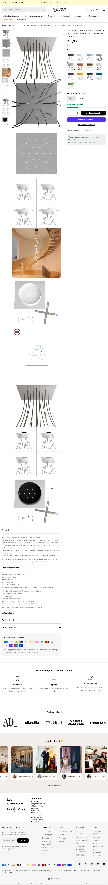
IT (59, 883)
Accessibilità (55, 879)
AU (17, 883)
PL (68, 883)
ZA (91, 883)
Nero (81, 98)
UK (85, 883)
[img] (38, 798)
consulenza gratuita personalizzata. (85, 142)
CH (26, 883)
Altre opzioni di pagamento (86, 124)
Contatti (14, 2)
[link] (10, 722)
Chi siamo (5, 2)
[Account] (92, 9)
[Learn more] (70, 45)
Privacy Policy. (9, 849)
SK (75, 883)
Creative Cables (12, 871)
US (88, 883)
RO (72, 883)
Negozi (21, 2)
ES (39, 883)
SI (81, 883)
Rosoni (11, 25)
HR (50, 883)
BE (23, 883)
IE (56, 883)
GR (46, 883)
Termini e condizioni (21, 846)
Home (4, 25)
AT (20, 883)
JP (62, 883)
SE (78, 883)
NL (65, 883)
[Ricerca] (44, 9)
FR (43, 883)
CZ (29, 883)
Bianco (71, 98)
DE (33, 883)
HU (53, 883)
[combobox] (24, 9)
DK (36, 883)
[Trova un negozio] (87, 9)
